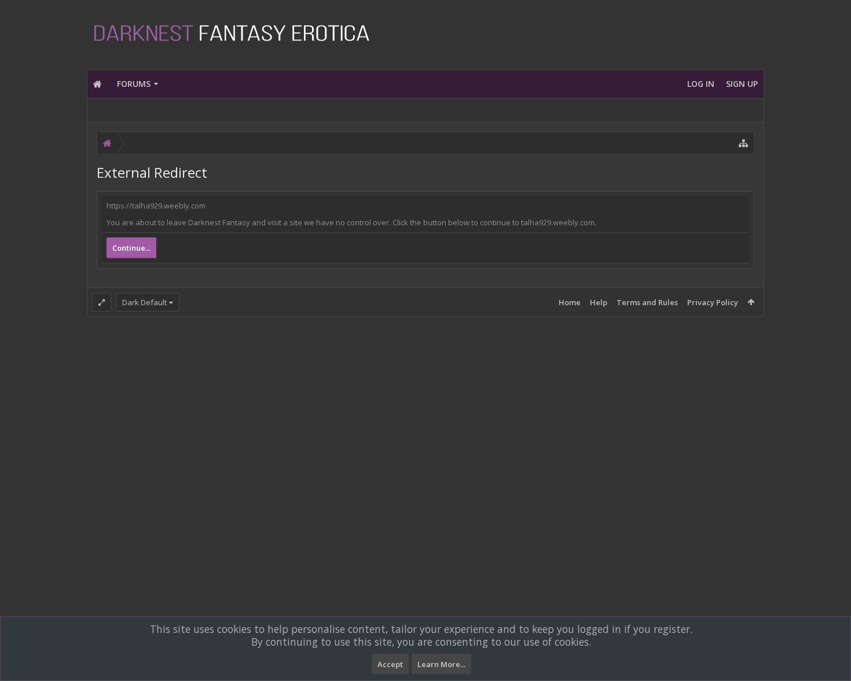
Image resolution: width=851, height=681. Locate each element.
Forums (134, 83)
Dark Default (144, 302)
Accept (390, 664)
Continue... (131, 248)
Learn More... (441, 664)
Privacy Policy (712, 302)
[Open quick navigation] (743, 143)
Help (598, 302)
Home (570, 302)
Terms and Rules (647, 302)
